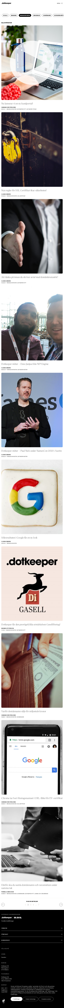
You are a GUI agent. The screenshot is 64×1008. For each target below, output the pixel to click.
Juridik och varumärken (41, 893)
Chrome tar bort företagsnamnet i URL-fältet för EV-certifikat (32, 798)
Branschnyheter (11, 109)
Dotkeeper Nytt (21, 109)
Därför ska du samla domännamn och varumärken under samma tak (29, 886)
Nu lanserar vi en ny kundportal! (17, 103)
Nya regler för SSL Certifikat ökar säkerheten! (24, 190)
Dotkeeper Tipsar (31, 109)
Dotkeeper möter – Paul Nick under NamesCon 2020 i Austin (31, 450)
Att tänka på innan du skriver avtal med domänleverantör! (29, 277)
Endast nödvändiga (30, 999)
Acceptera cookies (46, 999)
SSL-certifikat (21, 196)
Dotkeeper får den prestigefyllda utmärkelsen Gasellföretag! (30, 624)
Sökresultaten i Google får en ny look (19, 537)
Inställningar (16, 999)
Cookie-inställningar (7, 921)
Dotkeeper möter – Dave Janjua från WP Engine (24, 363)
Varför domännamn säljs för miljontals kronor (23, 711)
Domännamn (20, 717)
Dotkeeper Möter (23, 369)
